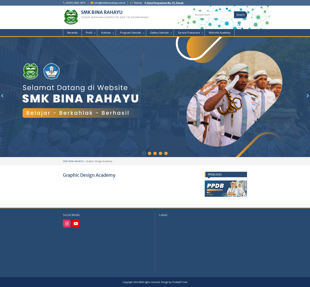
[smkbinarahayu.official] (76, 223)
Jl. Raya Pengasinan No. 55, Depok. (164, 2)
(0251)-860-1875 (76, 2)
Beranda (72, 32)
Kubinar (106, 32)
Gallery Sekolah (159, 32)
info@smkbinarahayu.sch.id (109, 2)
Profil (89, 32)
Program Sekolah (130, 32)
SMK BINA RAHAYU (102, 12)
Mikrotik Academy (219, 32)
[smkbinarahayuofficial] (67, 223)
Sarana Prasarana (189, 32)
